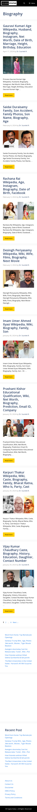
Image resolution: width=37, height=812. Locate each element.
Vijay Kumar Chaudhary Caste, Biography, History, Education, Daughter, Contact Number (18, 553)
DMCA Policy (10, 791)
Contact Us (9, 784)
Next (16, 622)
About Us (8, 781)
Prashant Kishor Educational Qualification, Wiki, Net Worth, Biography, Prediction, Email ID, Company (17, 399)
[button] (24, 3)
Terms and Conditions (13, 797)
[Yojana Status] (9, 3)
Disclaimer (9, 787)
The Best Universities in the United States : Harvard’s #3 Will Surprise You (18, 663)
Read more (9, 95)
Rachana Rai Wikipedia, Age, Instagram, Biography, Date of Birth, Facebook (16, 186)
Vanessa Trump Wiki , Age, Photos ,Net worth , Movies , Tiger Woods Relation (18, 643)
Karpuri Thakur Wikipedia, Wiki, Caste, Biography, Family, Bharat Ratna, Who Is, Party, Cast (18, 479)
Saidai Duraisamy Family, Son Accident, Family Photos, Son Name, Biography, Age (18, 114)
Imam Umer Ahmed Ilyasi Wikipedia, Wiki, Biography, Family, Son (18, 326)
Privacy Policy (10, 794)
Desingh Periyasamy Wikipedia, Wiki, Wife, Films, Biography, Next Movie (18, 255)
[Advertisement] (18, 697)
